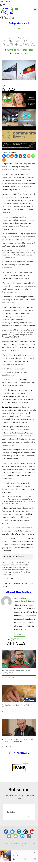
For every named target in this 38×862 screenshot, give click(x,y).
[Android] (16, 836)
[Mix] (29, 156)
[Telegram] (22, 836)
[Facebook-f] (6, 831)
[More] (4, 160)
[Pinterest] (20, 156)
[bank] (19, 149)
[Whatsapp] (33, 156)
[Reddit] (12, 156)
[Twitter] (8, 156)
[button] (16, 9)
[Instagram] (25, 831)
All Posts (19, 635)
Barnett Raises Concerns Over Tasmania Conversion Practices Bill (18, 740)
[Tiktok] (29, 836)
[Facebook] (4, 156)
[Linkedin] (16, 156)
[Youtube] (32, 831)
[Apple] (9, 836)
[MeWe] (24, 156)
